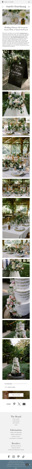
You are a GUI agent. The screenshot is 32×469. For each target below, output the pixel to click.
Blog (16, 424)
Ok (27, 464)
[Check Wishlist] (29, 7)
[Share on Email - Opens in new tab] (24, 404)
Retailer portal (16, 447)
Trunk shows (15, 421)
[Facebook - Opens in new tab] (8, 456)
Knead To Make (11, 387)
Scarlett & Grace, (23, 33)
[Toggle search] (29, 2)
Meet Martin (16, 423)
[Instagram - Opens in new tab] (13, 456)
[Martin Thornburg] (16, 6)
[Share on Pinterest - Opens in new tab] (14, 404)
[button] (2, 7)
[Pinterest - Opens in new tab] (18, 456)
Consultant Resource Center (16, 449)
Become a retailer (16, 445)
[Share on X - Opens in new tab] (19, 404)
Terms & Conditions (16, 434)
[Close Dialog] (30, 464)
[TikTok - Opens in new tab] (23, 456)
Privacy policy (16, 436)
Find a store (16, 419)
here (16, 467)
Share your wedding (16, 432)
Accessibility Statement (16, 438)
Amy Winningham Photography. (18, 36)
